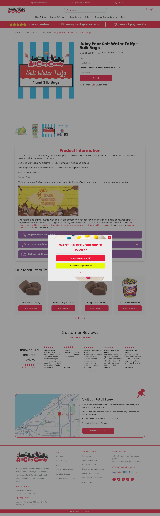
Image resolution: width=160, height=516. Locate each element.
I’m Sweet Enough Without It (81, 265)
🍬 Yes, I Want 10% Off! (80, 258)
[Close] (109, 237)
